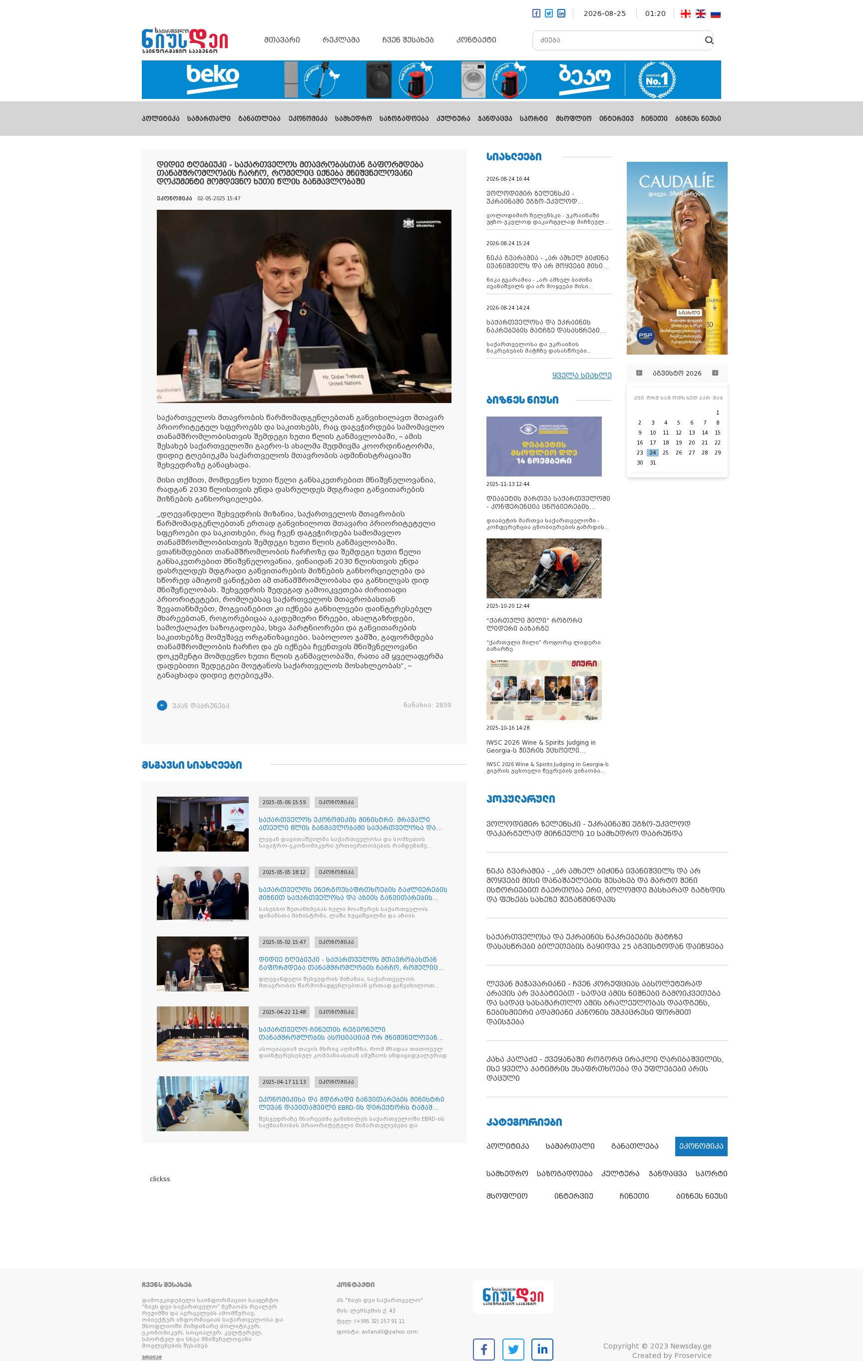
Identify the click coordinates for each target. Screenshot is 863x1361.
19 (679, 443)
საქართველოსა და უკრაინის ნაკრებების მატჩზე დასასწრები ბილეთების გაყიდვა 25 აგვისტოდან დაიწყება (605, 941)
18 (666, 443)
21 (705, 443)
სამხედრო (353, 118)
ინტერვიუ (616, 118)
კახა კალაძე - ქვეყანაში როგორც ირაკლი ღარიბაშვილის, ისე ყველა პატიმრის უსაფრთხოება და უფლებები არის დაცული (605, 1068)
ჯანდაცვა (495, 118)
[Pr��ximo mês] (715, 373)
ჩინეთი (654, 118)
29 (718, 452)
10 (653, 433)
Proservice (693, 1356)
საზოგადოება (404, 118)
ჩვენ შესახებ (408, 40)
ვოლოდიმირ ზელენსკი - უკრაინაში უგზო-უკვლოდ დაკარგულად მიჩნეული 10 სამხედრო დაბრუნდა (588, 829)
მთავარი (282, 40)
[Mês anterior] (639, 373)
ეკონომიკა (308, 118)
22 (718, 443)
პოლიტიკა (161, 118)
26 (679, 452)
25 (666, 452)
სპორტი (534, 118)
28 (705, 452)
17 (653, 443)
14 (705, 433)
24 (653, 452)
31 (653, 462)
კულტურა (453, 118)
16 (640, 443)
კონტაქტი (476, 40)
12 (679, 433)
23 (640, 452)
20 (692, 443)
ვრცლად (152, 1357)
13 (692, 433)
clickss (160, 1179)
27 (692, 452)
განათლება (259, 118)
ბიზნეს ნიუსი (698, 118)
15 (718, 433)
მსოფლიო (574, 118)
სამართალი (209, 118)
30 (640, 462)
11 (666, 433)
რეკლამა (341, 40)
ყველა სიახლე (582, 376)
